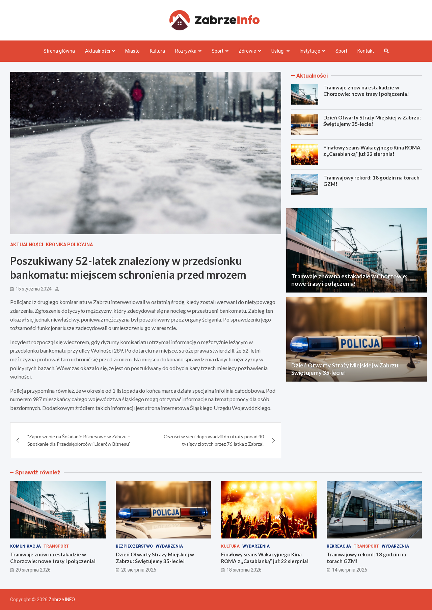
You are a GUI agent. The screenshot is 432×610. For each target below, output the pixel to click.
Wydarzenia (169, 546)
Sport (217, 51)
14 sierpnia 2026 (349, 570)
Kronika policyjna (69, 244)
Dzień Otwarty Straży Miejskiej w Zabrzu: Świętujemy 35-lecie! (372, 120)
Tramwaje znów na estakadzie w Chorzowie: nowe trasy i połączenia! (366, 90)
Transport (56, 546)
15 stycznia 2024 (34, 289)
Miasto (132, 51)
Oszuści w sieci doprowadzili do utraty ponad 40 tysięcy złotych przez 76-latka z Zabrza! (214, 440)
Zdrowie (247, 51)
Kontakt (365, 51)
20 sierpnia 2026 (33, 570)
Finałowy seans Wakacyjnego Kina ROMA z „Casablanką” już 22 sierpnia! (372, 150)
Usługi (278, 51)
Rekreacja (339, 546)
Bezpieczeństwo (134, 546)
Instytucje (310, 51)
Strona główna (59, 51)
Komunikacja (25, 546)
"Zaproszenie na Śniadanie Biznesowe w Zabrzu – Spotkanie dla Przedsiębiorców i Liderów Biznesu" (79, 440)
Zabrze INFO (62, 599)
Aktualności (97, 51)
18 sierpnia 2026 (244, 570)
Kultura (157, 51)
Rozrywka (185, 51)
